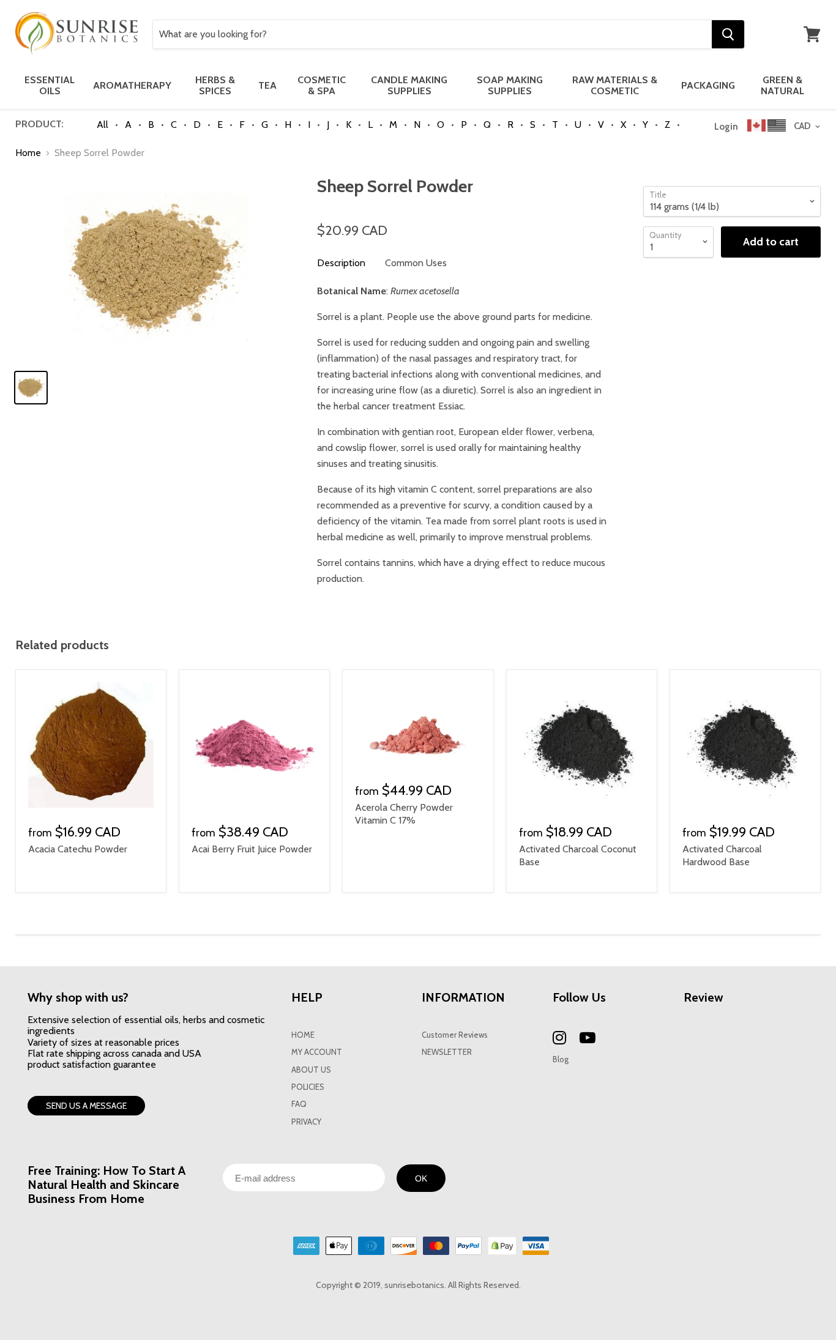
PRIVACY (306, 1121)
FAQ (299, 1104)
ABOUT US (311, 1069)
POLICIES (307, 1087)
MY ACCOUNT (316, 1052)
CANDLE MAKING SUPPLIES (409, 85)
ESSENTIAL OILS (49, 85)
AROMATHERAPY (132, 85)
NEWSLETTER (447, 1052)
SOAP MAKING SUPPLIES (510, 85)
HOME (303, 1035)
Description (341, 263)
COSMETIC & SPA (321, 85)
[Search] (728, 34)
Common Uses (416, 263)
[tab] (341, 263)
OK (421, 1178)
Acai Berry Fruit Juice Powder (252, 849)
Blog (561, 1059)
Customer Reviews (455, 1035)
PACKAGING (708, 85)
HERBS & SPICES (215, 85)
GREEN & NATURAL (782, 85)
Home (28, 152)
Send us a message (86, 1105)
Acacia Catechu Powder (77, 849)
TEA (267, 85)
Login (726, 126)
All (102, 124)
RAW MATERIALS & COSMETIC (614, 85)
